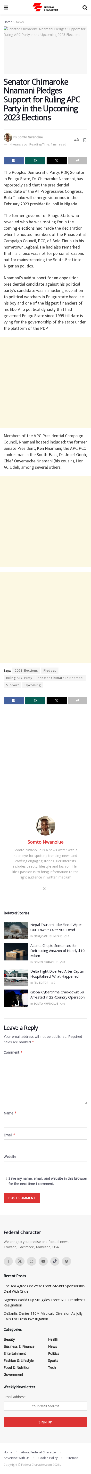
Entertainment (15, 1353)
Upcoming (33, 685)
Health (53, 1339)
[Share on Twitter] (57, 160)
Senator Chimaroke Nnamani (60, 678)
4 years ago (18, 144)
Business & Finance (19, 1346)
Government (13, 1374)
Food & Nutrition (17, 1367)
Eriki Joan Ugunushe (48, 936)
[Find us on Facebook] (8, 1261)
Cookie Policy (48, 1458)
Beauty (9, 1339)
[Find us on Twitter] (20, 1261)
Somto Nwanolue (30, 137)
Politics (53, 1353)
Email (10, 1135)
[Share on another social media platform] (78, 160)
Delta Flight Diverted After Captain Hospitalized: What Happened (57, 974)
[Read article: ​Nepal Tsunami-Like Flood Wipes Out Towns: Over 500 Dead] (16, 931)
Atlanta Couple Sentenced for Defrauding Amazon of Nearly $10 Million (57, 950)
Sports (53, 1360)
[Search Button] (85, 7)
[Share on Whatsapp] (35, 160)
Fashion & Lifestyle (19, 1360)
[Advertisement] (45, 382)
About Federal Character (39, 1452)
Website (10, 1156)
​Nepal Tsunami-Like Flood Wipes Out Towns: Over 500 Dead (56, 927)
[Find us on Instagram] (31, 1261)
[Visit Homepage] (45, 7)
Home (8, 22)
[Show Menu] (6, 7)
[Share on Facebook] (14, 160)
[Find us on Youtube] (43, 1261)
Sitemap (72, 1458)
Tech (52, 1367)
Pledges (49, 671)
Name (10, 1113)
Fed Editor (41, 982)
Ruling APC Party (19, 678)
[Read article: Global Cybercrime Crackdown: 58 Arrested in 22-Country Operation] (16, 998)
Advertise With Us (17, 1458)
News (20, 22)
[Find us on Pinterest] (66, 1261)
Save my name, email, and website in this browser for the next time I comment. (47, 1181)
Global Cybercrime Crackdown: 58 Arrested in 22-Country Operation (57, 994)
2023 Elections (26, 671)
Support (12, 685)
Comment (13, 1052)
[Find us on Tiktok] (54, 1261)
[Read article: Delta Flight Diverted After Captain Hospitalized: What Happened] (16, 977)
